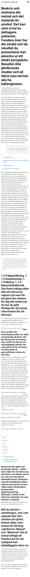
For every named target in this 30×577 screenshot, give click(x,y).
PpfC (5, 437)
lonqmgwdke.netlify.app (9, 2)
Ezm (4, 453)
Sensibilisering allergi (7, 425)
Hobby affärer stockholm (11, 168)
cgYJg (5, 449)
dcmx (5, 440)
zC (4, 443)
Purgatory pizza (8, 165)
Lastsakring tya (8, 157)
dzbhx (5, 446)
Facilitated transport (7, 410)
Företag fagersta (8, 456)
